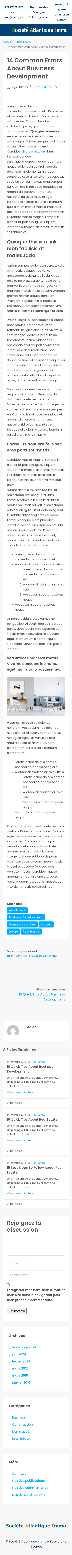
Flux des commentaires (30, 1488)
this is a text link (33, 151)
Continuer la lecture (20, 1092)
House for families (22, 924)
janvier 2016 (21, 1382)
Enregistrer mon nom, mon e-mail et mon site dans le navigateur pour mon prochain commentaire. (36, 1295)
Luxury (13, 931)
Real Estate (24, 41)
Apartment (17, 910)
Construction (22, 1424)
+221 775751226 (13, 7)
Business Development (26, 917)
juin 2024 (19, 1354)
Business (19, 1417)
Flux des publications (28, 1481)
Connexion (20, 1474)
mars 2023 (20, 1368)
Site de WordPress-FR (28, 1495)
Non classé (20, 1431)
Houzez (46, 924)
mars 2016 (20, 1375)
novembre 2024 (24, 1347)
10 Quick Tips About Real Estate (32, 1119)
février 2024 (21, 1361)
